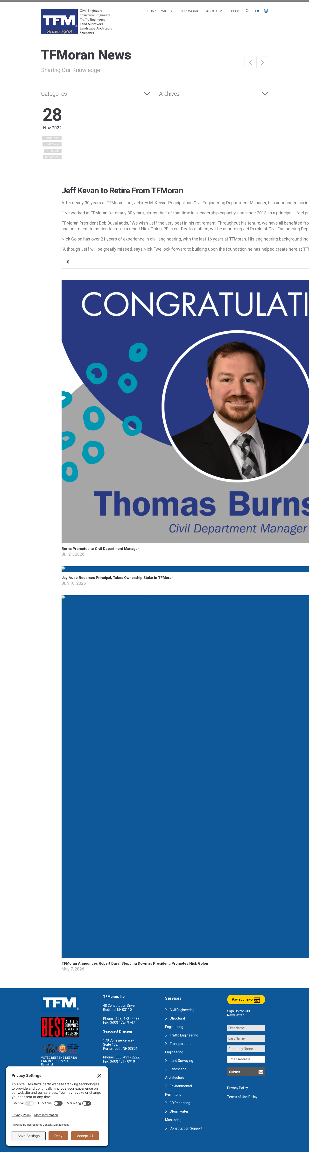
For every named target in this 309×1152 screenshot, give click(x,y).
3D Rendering (180, 1103)
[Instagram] (266, 11)
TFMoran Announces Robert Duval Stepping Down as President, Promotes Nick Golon (135, 963)
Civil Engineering (182, 1010)
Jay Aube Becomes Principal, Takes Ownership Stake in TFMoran (118, 578)
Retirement (52, 157)
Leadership (52, 138)
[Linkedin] (257, 11)
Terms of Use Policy (242, 1097)
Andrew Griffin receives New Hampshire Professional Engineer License (262, 62)
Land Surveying (181, 1061)
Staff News (52, 144)
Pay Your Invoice (244, 999)
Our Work (189, 11)
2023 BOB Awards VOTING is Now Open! (250, 62)
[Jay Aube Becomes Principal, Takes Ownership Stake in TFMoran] (125, 569)
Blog (235, 11)
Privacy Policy (237, 1088)
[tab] (95, 94)
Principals (53, 151)
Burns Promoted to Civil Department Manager (100, 549)
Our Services (159, 11)
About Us (214, 11)
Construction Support (186, 1128)
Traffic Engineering (184, 1035)
